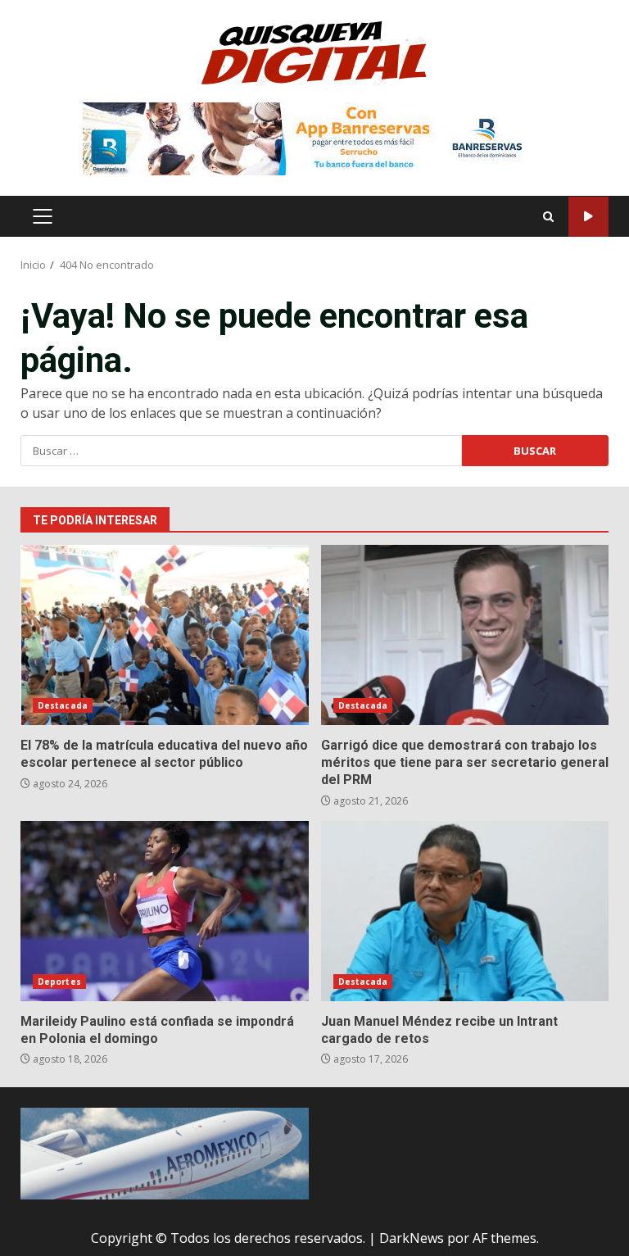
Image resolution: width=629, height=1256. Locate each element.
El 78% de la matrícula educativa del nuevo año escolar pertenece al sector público (164, 635)
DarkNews (411, 1238)
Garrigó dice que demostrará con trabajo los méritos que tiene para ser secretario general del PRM (465, 635)
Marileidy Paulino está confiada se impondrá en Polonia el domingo (164, 911)
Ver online (588, 217)
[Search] (548, 217)
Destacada (63, 705)
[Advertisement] (314, 138)
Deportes (59, 981)
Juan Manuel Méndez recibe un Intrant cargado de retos (465, 911)
